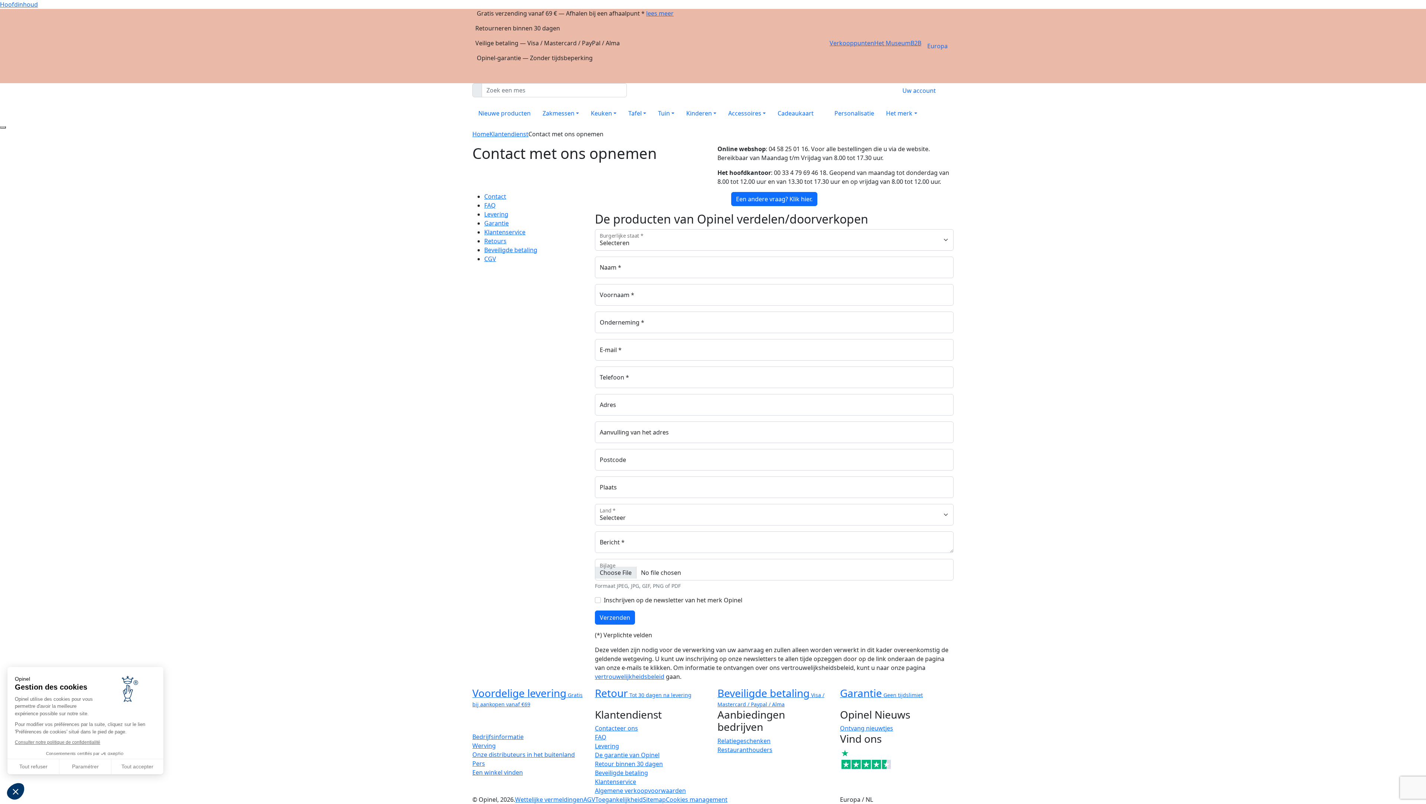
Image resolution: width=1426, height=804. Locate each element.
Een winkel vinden (497, 772)
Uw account (919, 91)
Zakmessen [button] (558, 113)
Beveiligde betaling (510, 250)
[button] (16, 791)
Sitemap (654, 799)
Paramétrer (85, 766)
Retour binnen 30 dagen (629, 764)
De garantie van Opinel (627, 755)
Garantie (496, 223)
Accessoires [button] (744, 113)
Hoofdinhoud (19, 4)
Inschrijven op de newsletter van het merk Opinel (673, 600)
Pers (478, 763)
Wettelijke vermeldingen (549, 799)
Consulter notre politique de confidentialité (57, 742)
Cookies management (696, 799)
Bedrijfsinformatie (498, 737)
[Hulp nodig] (3, 127)
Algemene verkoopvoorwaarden (640, 791)
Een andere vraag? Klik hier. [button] (774, 199)
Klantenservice (504, 232)
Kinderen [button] (699, 113)
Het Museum (892, 43)
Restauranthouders (744, 750)
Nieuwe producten (504, 113)
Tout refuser (33, 766)
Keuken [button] (601, 113)
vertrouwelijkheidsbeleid (629, 677)
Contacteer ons (616, 728)
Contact (495, 196)
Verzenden (615, 617)
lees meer (660, 13)
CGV (490, 259)
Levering (496, 214)
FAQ (490, 205)
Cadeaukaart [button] (796, 113)
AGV (589, 799)
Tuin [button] (664, 113)
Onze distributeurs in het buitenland (523, 755)
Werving (484, 746)
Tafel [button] (635, 113)
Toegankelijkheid (619, 799)
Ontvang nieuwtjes (866, 728)
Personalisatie (854, 113)
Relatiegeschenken (744, 741)
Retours (495, 241)
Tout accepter (137, 766)
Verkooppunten (852, 43)
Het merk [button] (899, 113)
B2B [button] (916, 43)
